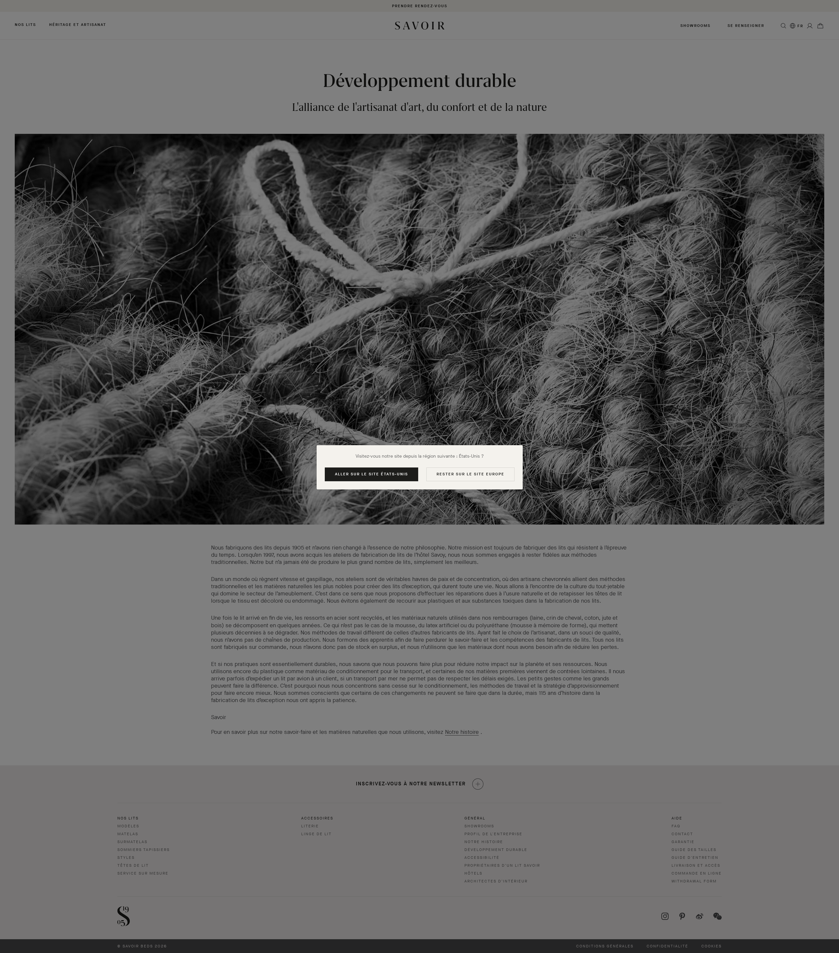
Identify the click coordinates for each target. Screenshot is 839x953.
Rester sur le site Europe (470, 474)
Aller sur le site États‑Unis (371, 474)
